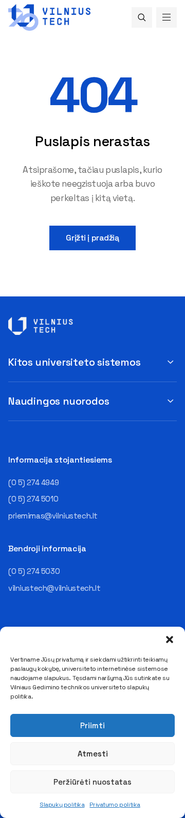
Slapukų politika (62, 805)
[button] (169, 639)
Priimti (92, 725)
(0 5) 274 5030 (34, 571)
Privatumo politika (114, 805)
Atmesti (93, 754)
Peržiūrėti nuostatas (92, 782)
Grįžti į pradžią (92, 237)
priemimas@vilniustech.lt (53, 516)
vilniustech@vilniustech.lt (54, 588)
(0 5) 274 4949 (33, 482)
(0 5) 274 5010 (33, 499)
